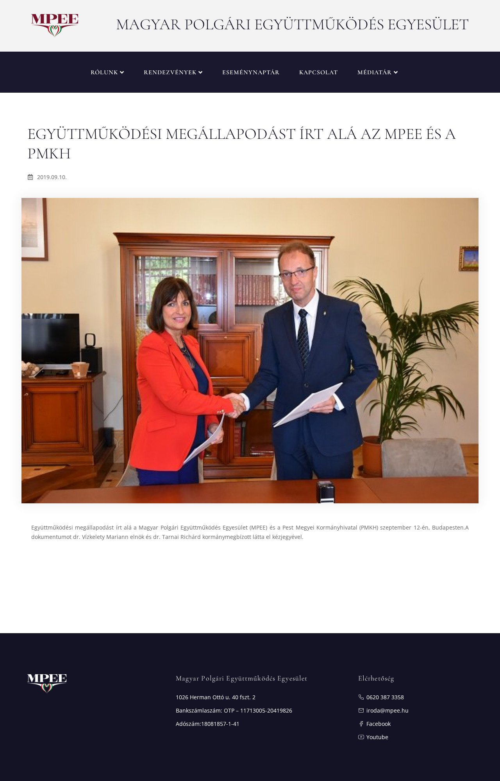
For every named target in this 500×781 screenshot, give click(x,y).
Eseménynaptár (251, 72)
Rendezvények (170, 72)
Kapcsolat (318, 72)
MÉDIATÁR (374, 72)
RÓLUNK (104, 72)
